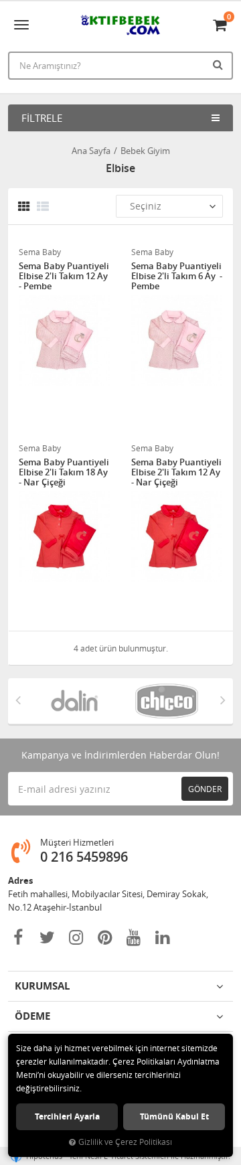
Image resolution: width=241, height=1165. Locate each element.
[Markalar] (74, 701)
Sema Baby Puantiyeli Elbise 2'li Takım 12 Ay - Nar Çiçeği (176, 472)
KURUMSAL (42, 986)
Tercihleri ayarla (67, 1116)
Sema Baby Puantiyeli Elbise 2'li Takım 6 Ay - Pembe (176, 276)
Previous (18, 699)
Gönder (205, 788)
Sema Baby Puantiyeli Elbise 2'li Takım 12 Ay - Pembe (64, 276)
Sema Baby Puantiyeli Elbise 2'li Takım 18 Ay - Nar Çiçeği (64, 472)
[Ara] (219, 64)
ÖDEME (32, 1016)
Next (223, 699)
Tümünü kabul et (174, 1116)
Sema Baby (40, 251)
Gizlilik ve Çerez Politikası (125, 1142)
